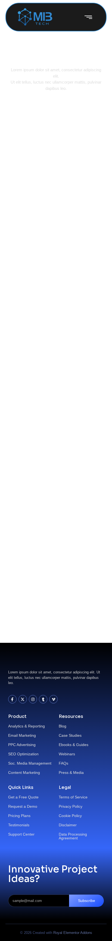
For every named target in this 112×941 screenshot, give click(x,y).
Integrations (26, 206)
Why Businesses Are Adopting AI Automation (48, 395)
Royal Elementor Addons (72, 933)
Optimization (54, 206)
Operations (51, 125)
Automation (26, 125)
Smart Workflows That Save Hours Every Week (53, 480)
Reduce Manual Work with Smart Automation (54, 140)
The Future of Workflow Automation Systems (54, 220)
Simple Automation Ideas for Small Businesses (47, 306)
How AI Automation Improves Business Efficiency (48, 565)
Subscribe (86, 900)
